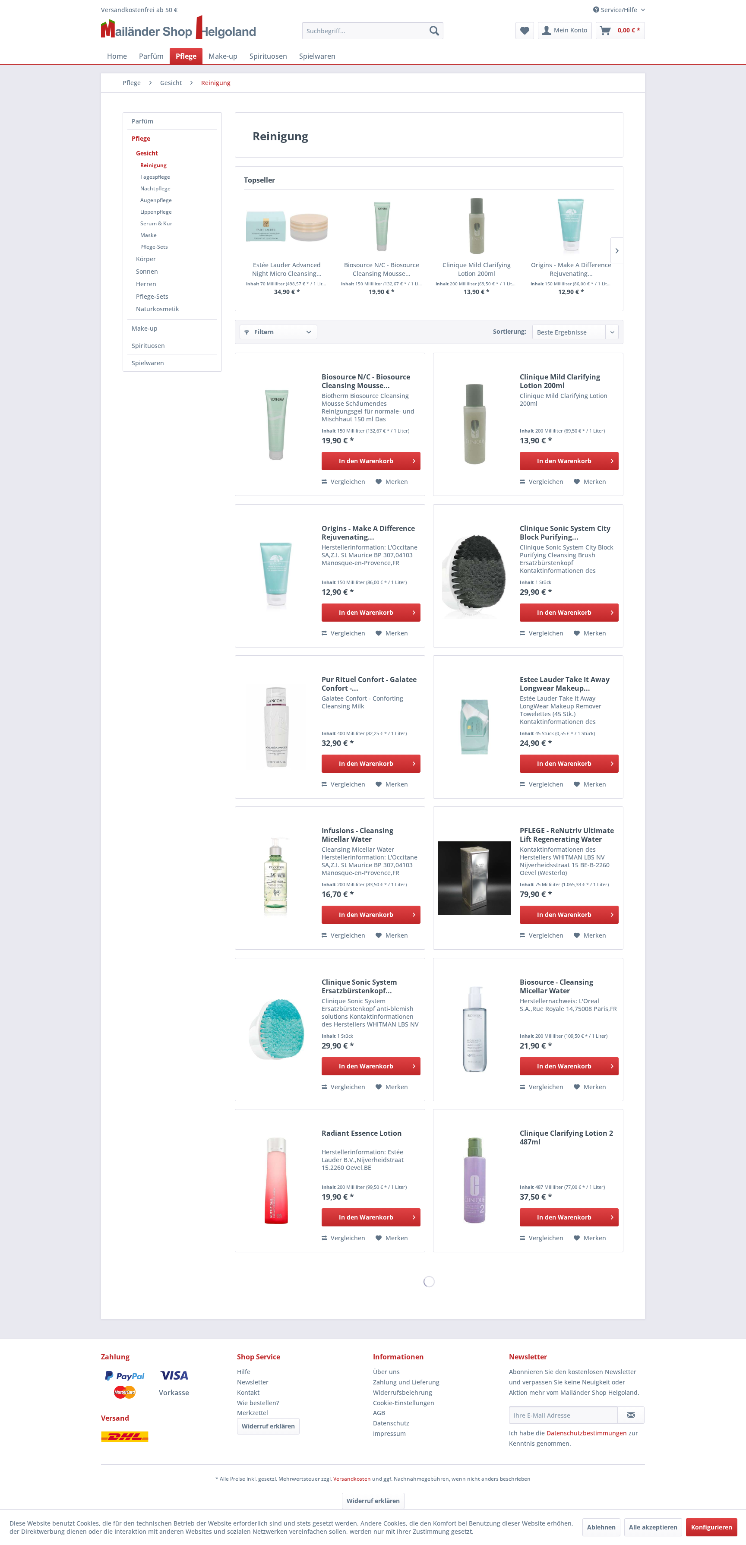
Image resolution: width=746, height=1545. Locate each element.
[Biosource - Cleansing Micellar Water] (474, 1029)
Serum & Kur (156, 223)
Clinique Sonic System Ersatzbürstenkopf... (359, 986)
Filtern (263, 332)
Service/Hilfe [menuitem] (619, 10)
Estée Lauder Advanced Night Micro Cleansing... (287, 269)
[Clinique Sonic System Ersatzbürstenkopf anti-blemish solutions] (276, 1029)
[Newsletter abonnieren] (631, 1415)
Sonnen (147, 271)
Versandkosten (352, 1478)
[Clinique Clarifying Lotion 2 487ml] (474, 1180)
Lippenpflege (156, 211)
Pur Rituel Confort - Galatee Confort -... (369, 683)
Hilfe (243, 1372)
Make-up (145, 328)
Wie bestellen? (258, 1403)
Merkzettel (252, 1413)
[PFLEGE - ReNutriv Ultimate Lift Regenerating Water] (474, 878)
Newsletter (253, 1382)
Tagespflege (155, 176)
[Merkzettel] (524, 30)
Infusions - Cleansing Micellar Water (357, 835)
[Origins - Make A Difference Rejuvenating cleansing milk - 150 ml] (572, 226)
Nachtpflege (155, 188)
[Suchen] (434, 30)
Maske (148, 235)
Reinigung (153, 165)
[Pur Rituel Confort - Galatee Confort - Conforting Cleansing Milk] (276, 727)
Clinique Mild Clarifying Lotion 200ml (477, 269)
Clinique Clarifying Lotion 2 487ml (566, 1137)
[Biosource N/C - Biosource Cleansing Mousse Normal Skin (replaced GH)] (382, 226)
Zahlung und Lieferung (406, 1382)
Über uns (386, 1372)
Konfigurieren (711, 1527)
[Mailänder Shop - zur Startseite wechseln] (178, 27)
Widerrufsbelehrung (402, 1392)
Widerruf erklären (268, 1426)
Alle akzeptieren (653, 1527)
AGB (379, 1413)
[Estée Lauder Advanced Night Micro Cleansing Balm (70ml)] (287, 226)
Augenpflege (156, 200)
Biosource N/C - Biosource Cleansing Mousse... (381, 269)
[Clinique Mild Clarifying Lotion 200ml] (477, 226)
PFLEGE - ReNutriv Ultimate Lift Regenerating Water (567, 835)
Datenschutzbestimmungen (587, 1433)
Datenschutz (391, 1423)
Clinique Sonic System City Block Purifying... (565, 532)
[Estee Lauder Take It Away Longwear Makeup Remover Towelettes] (474, 727)
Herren (146, 284)
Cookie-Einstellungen (403, 1403)
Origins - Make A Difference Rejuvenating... (571, 269)
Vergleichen (347, 481)
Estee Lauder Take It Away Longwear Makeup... (565, 683)
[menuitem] (373, 30)
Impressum (389, 1433)
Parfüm (142, 121)
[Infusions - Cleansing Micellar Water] (276, 878)
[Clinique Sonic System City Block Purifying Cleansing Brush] (474, 575)
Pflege (141, 138)
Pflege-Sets (154, 246)
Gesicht (147, 153)
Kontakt (248, 1392)
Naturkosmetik (157, 309)
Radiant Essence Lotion (362, 1133)
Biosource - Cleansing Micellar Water (556, 986)
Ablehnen (601, 1527)
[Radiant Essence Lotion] (276, 1180)
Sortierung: (509, 331)
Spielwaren (148, 363)
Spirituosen (148, 345)
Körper (146, 259)
